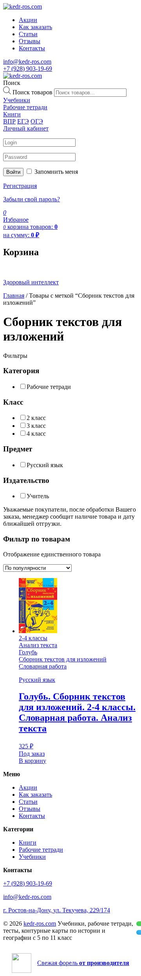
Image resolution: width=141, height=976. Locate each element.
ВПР (9, 121)
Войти (13, 172)
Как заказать (35, 27)
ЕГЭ (23, 121)
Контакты (32, 48)
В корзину (32, 760)
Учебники (32, 856)
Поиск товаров (32, 92)
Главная (13, 295)
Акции (28, 20)
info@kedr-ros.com (27, 61)
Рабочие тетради (49, 386)
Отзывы (29, 41)
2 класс (36, 417)
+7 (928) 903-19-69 (27, 68)
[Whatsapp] (138, 923)
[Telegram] (138, 932)
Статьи (28, 34)
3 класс (36, 425)
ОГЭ (37, 121)
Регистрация (20, 185)
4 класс (36, 433)
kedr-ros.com (40, 923)
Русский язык (45, 465)
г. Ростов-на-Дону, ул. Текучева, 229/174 (56, 910)
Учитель (38, 496)
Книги (27, 842)
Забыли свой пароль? (31, 199)
